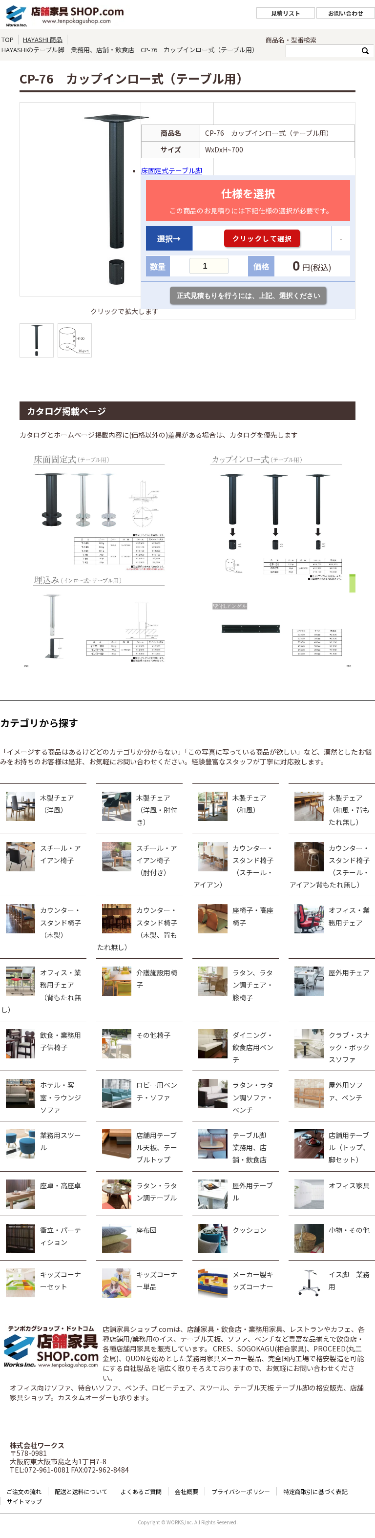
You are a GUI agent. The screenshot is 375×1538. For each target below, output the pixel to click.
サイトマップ (24, 1501)
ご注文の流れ (24, 1491)
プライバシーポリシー (240, 1491)
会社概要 (186, 1491)
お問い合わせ (345, 13)
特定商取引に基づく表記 (315, 1491)
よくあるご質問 (141, 1491)
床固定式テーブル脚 (171, 170)
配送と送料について (81, 1491)
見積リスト (285, 13)
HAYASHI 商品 (42, 39)
